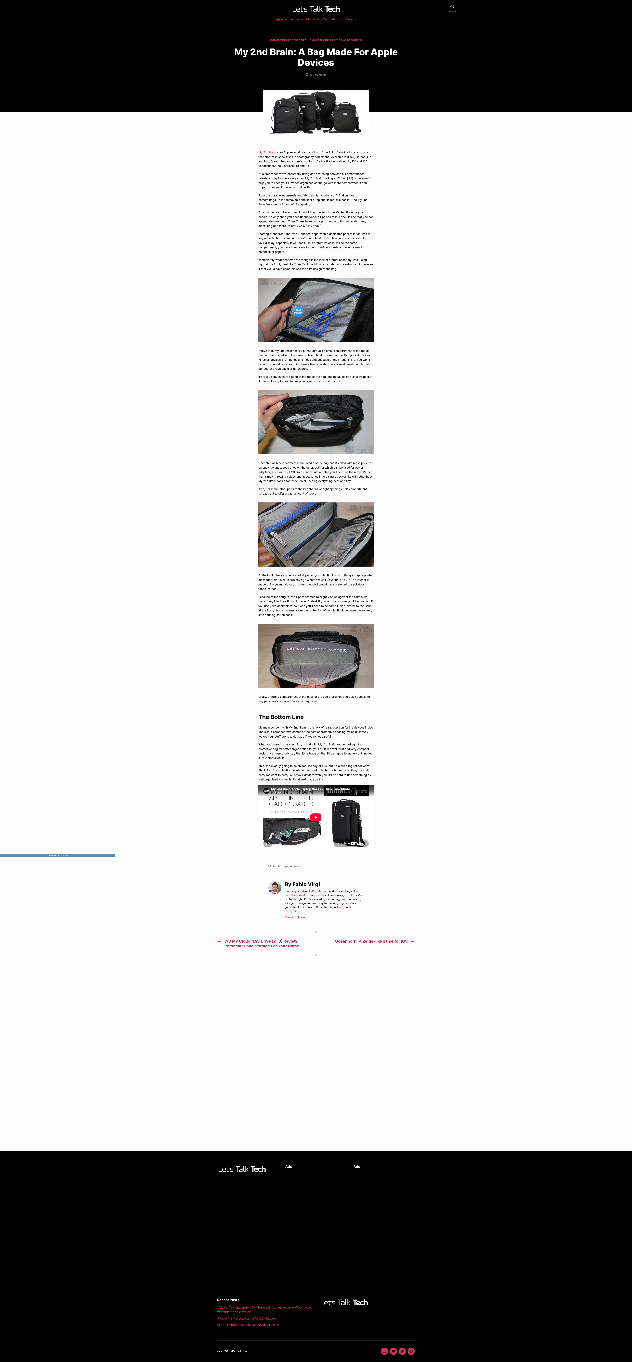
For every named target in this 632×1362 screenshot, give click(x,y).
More (349, 19)
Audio (295, 19)
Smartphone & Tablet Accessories (336, 40)
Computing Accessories (288, 40)
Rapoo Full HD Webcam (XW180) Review (246, 1318)
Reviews (295, 866)
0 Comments (318, 74)
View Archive (295, 917)
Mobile (311, 19)
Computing (330, 19)
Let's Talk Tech (318, 891)
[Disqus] (316, 1013)
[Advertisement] (316, 1195)
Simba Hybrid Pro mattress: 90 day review (248, 1325)
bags (285, 866)
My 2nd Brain (267, 152)
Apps (279, 19)
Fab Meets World (295, 895)
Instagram (291, 911)
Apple (276, 866)
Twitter (341, 907)
